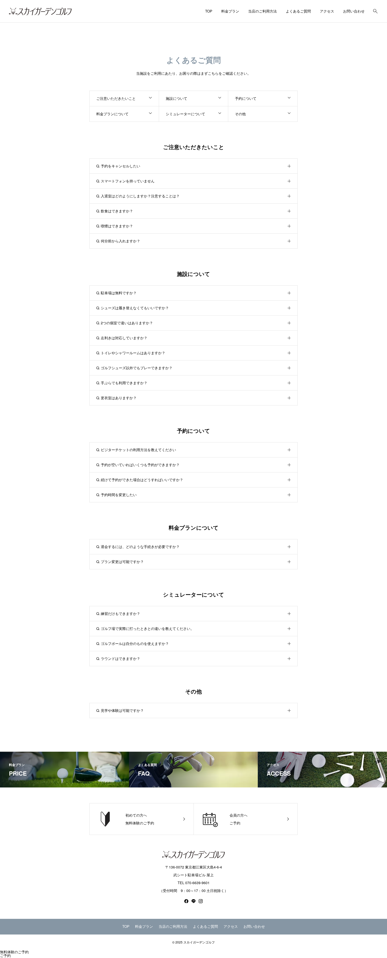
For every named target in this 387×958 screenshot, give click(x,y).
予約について (245, 98)
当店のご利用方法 (262, 11)
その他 (240, 113)
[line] (193, 901)
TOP (208, 11)
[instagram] (201, 901)
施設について (176, 98)
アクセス (327, 11)
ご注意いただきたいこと (116, 98)
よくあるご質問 (298, 11)
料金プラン (230, 11)
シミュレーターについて (185, 113)
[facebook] (186, 901)
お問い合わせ (354, 11)
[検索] (375, 11)
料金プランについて (112, 113)
